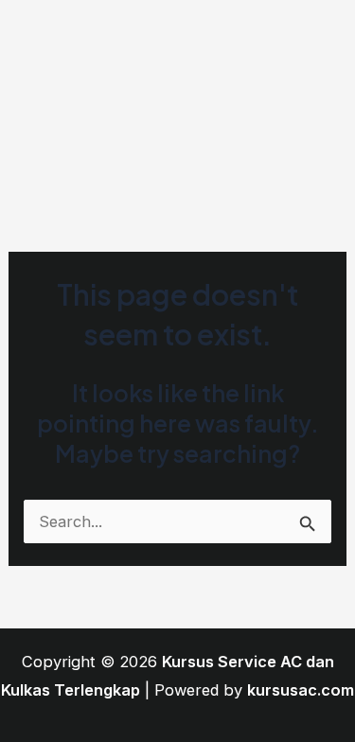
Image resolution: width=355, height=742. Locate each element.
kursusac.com (300, 689)
